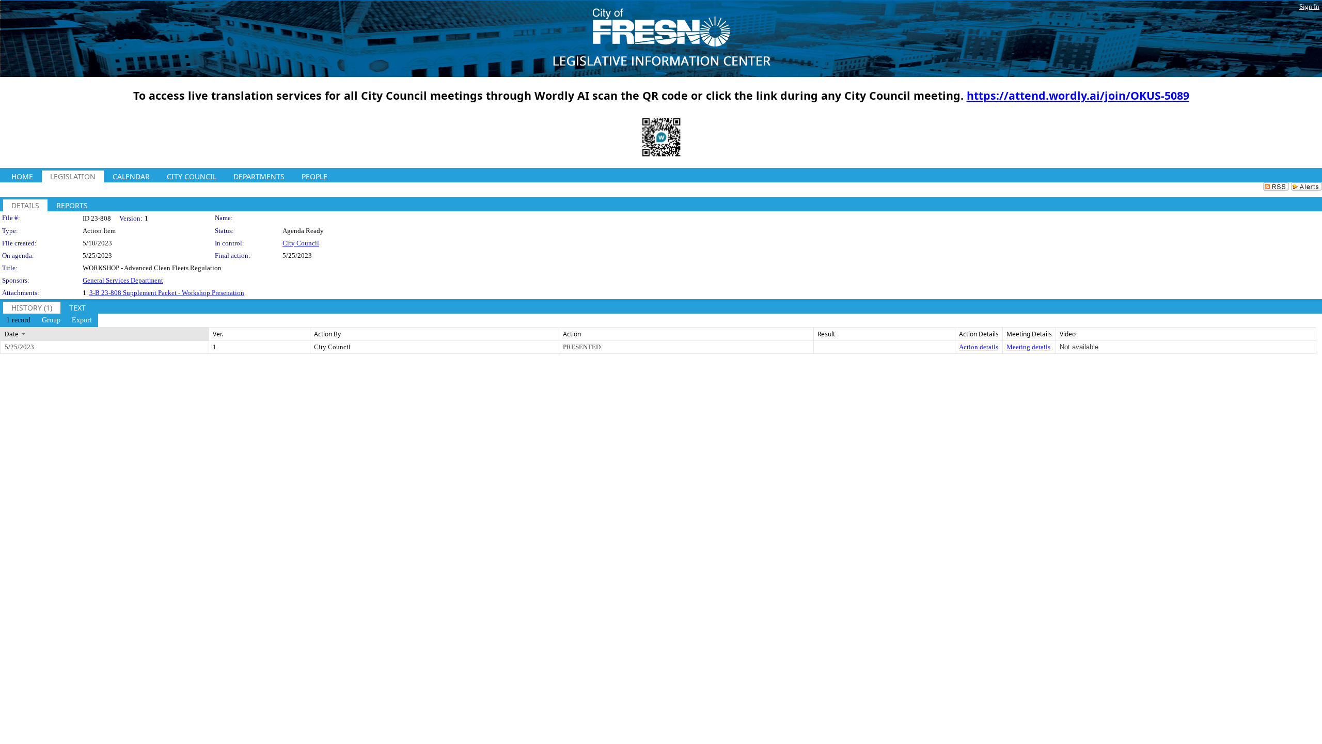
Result (826, 334)
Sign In (1309, 6)
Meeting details (1028, 347)
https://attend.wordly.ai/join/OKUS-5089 (1078, 95)
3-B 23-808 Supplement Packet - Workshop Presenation (166, 293)
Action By (327, 334)
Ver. (218, 334)
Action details (978, 347)
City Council (300, 243)
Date (12, 334)
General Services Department (123, 280)
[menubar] (49, 320)
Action (572, 334)
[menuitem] (18, 320)
